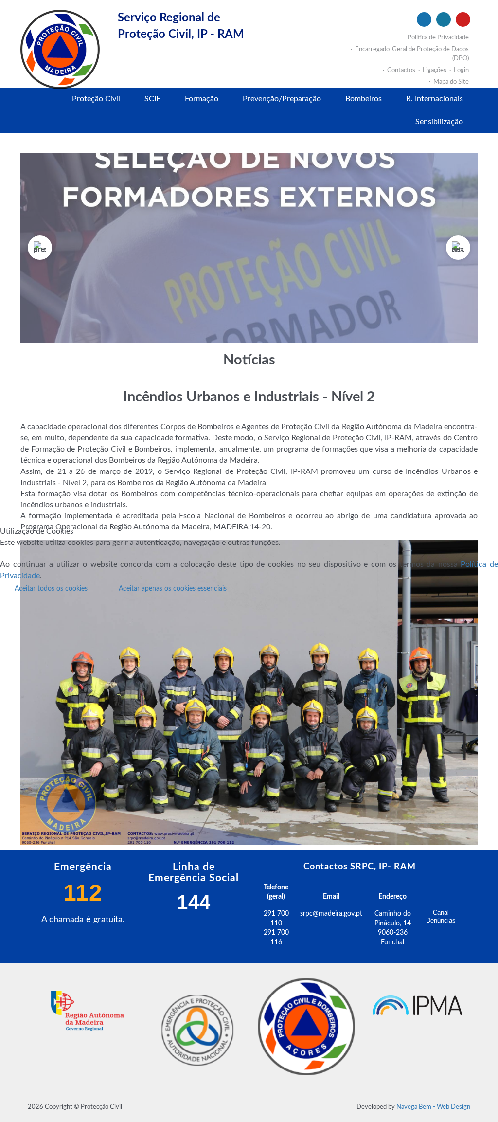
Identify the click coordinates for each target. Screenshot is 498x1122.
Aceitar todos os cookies (51, 588)
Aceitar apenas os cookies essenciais (173, 588)
